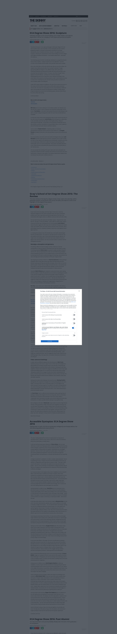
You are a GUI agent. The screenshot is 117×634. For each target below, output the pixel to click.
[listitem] (58, 312)
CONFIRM (49, 341)
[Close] (79, 291)
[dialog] (58, 317)
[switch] (73, 315)
